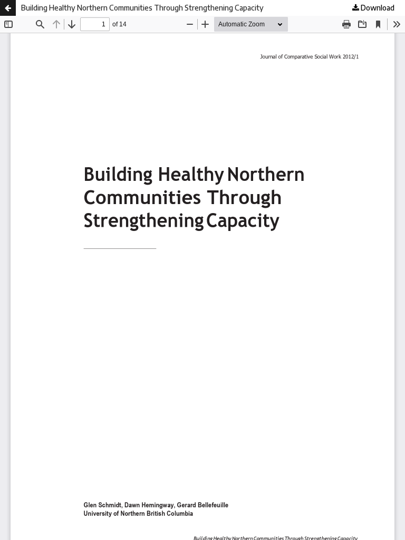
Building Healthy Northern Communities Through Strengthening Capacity (142, 7)
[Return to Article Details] (8, 8)
